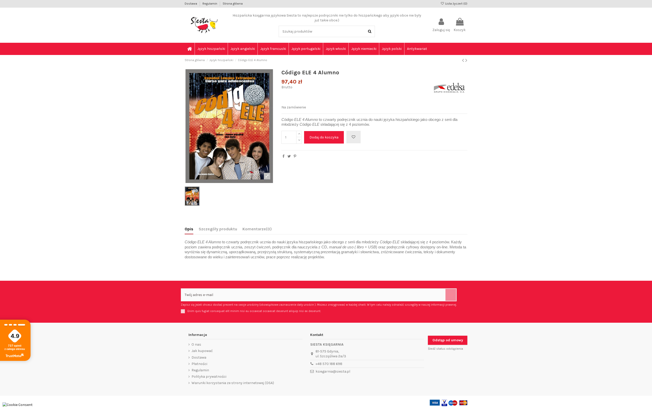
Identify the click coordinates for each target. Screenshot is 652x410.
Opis (189, 229)
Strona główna (233, 3)
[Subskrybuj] (450, 295)
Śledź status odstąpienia (445, 348)
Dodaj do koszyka (323, 137)
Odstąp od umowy (447, 340)
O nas (196, 344)
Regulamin (210, 3)
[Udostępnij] (283, 156)
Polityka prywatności (209, 376)
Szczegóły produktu (218, 229)
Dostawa (191, 3)
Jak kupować (202, 351)
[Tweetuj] (289, 156)
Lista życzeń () (455, 3)
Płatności (199, 364)
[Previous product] (463, 60)
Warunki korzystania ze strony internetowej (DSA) (233, 383)
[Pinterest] (295, 156)
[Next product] (466, 60)
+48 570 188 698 (329, 364)
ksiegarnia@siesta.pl (333, 371)
